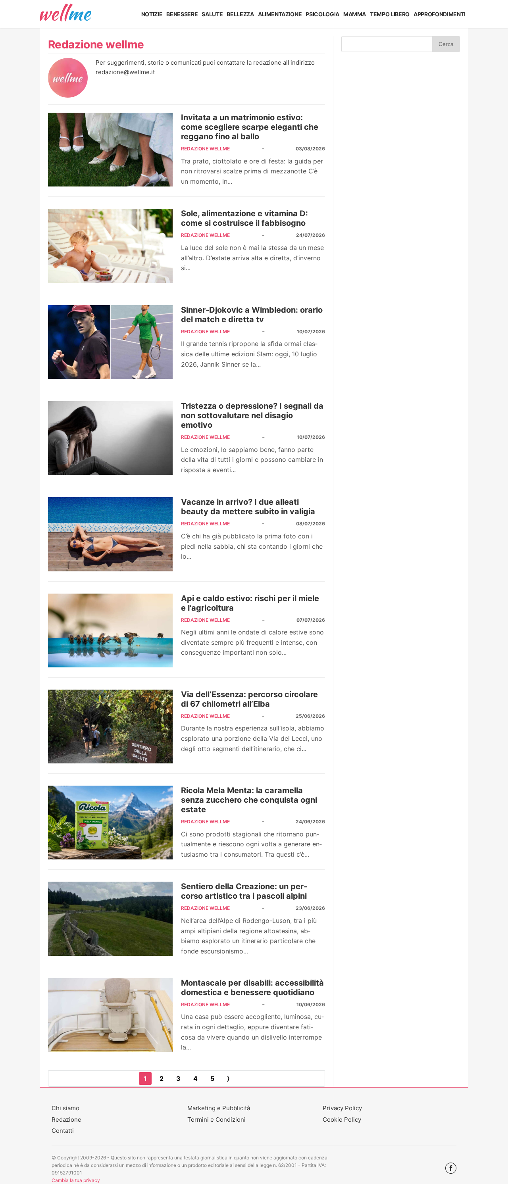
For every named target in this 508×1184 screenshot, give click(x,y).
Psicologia (322, 14)
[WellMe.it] (65, 14)
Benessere (182, 14)
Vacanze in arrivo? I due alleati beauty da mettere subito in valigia (248, 506)
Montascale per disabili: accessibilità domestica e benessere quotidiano (252, 987)
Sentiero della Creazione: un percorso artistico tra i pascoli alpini (244, 891)
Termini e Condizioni (216, 1119)
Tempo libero (390, 14)
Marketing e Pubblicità (218, 1108)
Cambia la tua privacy (76, 1180)
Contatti (63, 1130)
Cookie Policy (342, 1119)
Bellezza (240, 14)
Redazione (66, 1119)
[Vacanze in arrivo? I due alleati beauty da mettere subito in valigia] (110, 534)
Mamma (354, 14)
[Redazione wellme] (68, 95)
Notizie (152, 14)
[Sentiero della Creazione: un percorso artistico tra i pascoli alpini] (110, 918)
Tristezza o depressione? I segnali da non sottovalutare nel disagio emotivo (252, 415)
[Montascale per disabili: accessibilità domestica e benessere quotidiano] (110, 1015)
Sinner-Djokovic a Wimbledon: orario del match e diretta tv (252, 314)
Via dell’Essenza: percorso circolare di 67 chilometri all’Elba (249, 699)
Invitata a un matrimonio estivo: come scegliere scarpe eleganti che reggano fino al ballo (249, 127)
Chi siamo (65, 1108)
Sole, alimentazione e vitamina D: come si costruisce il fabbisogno (244, 218)
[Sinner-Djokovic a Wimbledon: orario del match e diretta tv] (110, 342)
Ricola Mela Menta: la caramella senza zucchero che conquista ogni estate (249, 800)
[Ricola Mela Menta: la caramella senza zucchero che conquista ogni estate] (110, 822)
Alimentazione (280, 14)
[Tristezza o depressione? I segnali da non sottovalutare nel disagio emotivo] (110, 438)
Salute (212, 14)
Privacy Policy (342, 1108)
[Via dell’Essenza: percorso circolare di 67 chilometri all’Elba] (110, 726)
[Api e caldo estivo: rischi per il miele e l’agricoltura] (110, 630)
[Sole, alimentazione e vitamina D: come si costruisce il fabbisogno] (110, 246)
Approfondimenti (440, 14)
